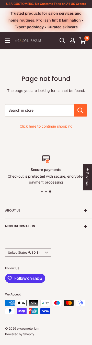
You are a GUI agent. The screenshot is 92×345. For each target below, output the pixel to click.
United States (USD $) (24, 252)
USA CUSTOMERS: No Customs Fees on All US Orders (46, 4)
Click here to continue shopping (46, 126)
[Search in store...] (80, 110)
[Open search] (62, 40)
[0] (82, 40)
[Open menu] (7, 41)
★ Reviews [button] (87, 177)
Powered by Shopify (19, 334)
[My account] (72, 40)
